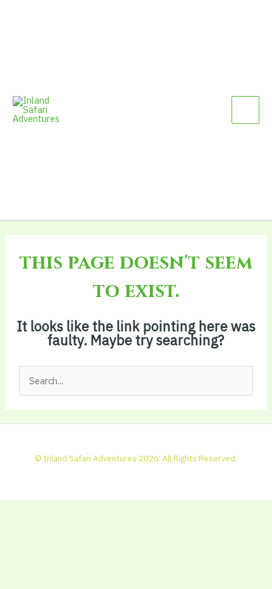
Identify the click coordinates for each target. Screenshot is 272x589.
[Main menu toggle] (245, 110)
